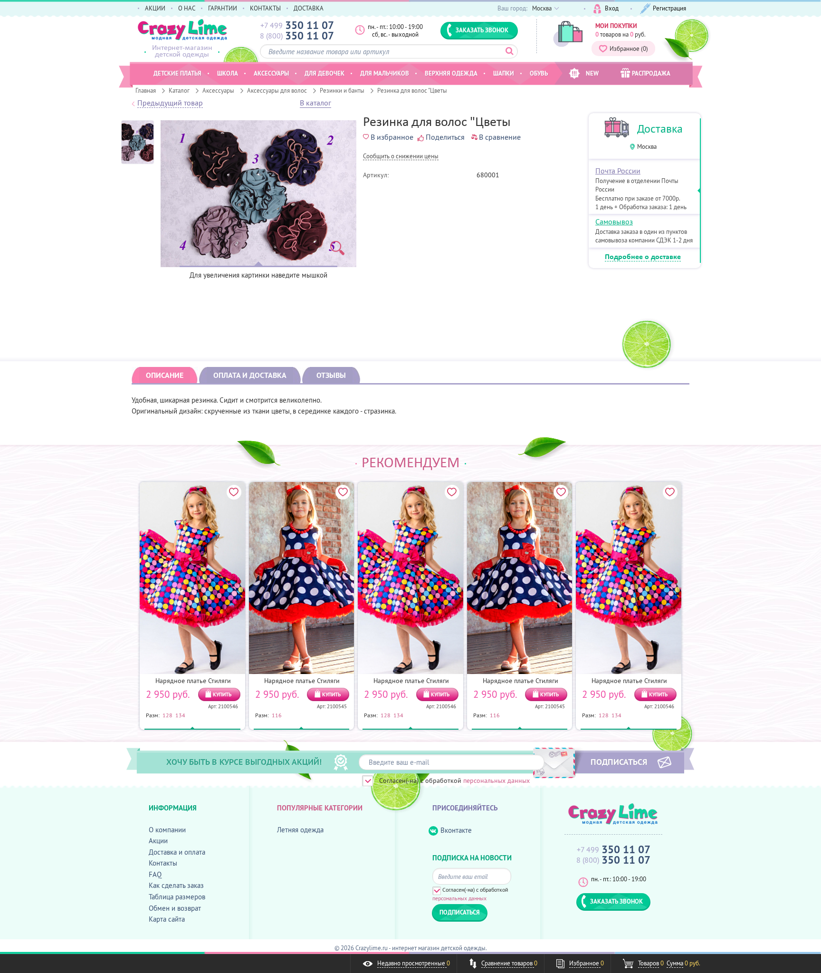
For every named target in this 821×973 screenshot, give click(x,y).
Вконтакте (456, 830)
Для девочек (324, 73)
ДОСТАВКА (309, 8)
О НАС (186, 8)
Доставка (660, 128)
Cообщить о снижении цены (401, 156)
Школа (227, 73)
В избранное (392, 137)
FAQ (155, 874)
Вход (612, 8)
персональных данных (496, 780)
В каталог (315, 103)
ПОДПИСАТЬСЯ (619, 761)
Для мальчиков (384, 73)
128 (167, 715)
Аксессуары (218, 90)
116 (277, 715)
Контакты (163, 862)
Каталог (179, 90)
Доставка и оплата (177, 852)
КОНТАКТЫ (265, 8)
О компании (167, 829)
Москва (647, 147)
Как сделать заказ (176, 885)
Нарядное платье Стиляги (193, 680)
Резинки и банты (342, 90)
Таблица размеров (177, 896)
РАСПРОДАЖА (651, 73)
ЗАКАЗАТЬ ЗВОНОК (482, 30)
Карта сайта (167, 919)
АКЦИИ (155, 8)
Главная (145, 90)
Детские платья (177, 73)
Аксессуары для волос (277, 90)
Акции (158, 840)
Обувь (539, 73)
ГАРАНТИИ (222, 8)
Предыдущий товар (170, 103)
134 (180, 715)
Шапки (503, 73)
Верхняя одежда (451, 73)
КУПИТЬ (222, 694)
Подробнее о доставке (643, 257)
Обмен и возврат (175, 908)
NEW (592, 73)
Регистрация (669, 8)
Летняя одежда (300, 829)
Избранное (629, 48)
